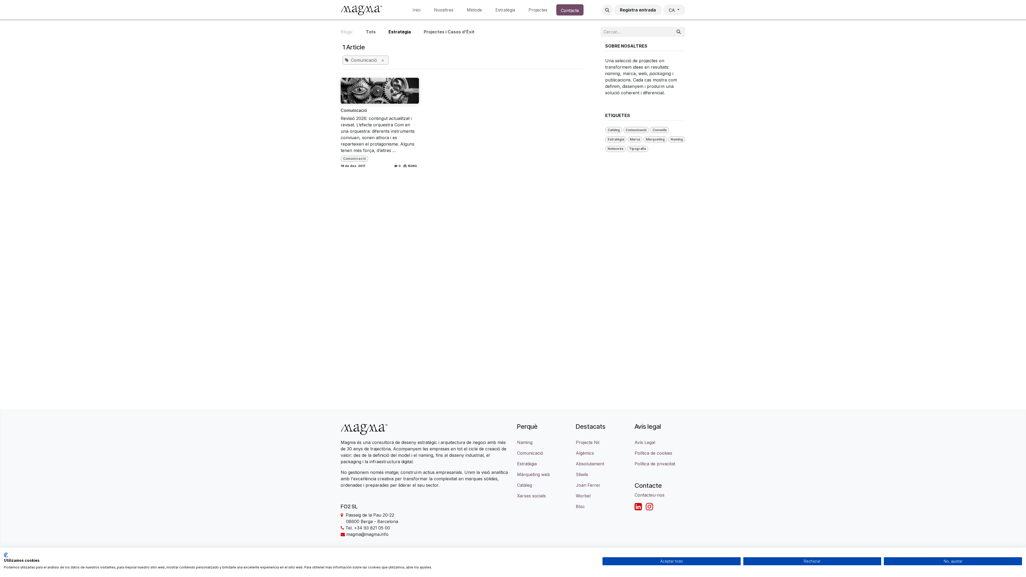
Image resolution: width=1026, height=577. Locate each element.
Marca (635, 139)
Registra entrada (638, 10)
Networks (615, 149)
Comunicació (354, 110)
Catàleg (614, 130)
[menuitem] (416, 9)
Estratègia (616, 139)
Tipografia (637, 149)
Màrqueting (655, 139)
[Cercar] (678, 32)
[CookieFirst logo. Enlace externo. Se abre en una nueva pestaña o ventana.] (6, 555)
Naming (677, 139)
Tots (371, 31)
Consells (659, 130)
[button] (607, 9)
